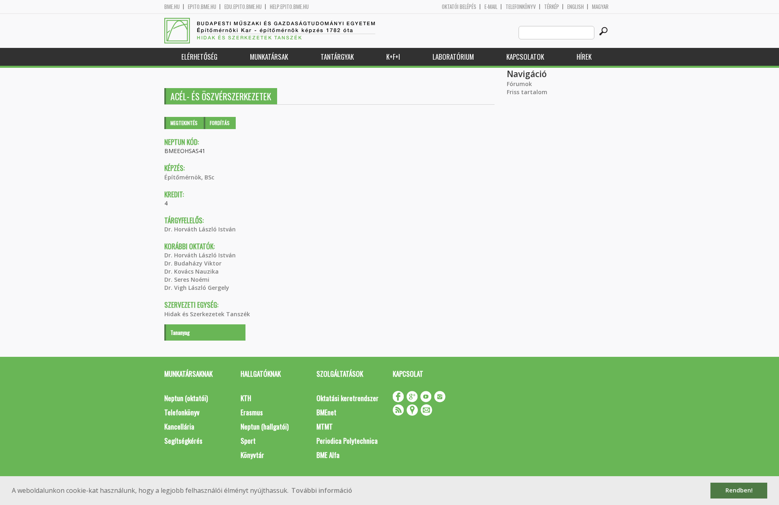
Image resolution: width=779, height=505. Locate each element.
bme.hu (172, 6)
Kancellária (179, 426)
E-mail (490, 6)
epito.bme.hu (202, 6)
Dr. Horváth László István (200, 229)
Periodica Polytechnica (347, 441)
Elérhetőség (199, 57)
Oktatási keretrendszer (347, 398)
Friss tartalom (527, 92)
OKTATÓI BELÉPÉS (459, 6)
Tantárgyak (337, 57)
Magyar (600, 6)
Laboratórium (453, 57)
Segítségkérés (183, 441)
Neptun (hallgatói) (264, 426)
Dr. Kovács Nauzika (191, 271)
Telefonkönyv (521, 6)
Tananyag (180, 332)
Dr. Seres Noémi (186, 279)
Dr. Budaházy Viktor (193, 263)
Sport (248, 441)
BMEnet (326, 412)
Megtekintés (184, 122)
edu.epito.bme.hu (243, 6)
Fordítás (220, 122)
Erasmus (252, 412)
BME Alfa (328, 455)
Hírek (584, 57)
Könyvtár (252, 455)
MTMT (324, 426)
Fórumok (519, 84)
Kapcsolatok (525, 57)
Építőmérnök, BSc (189, 177)
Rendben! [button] (739, 490)
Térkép (551, 6)
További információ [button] (321, 490)
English (575, 6)
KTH (246, 398)
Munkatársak (269, 57)
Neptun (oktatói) (186, 398)
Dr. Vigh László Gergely (196, 287)
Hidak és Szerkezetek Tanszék (207, 314)
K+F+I (393, 57)
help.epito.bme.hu (289, 6)
